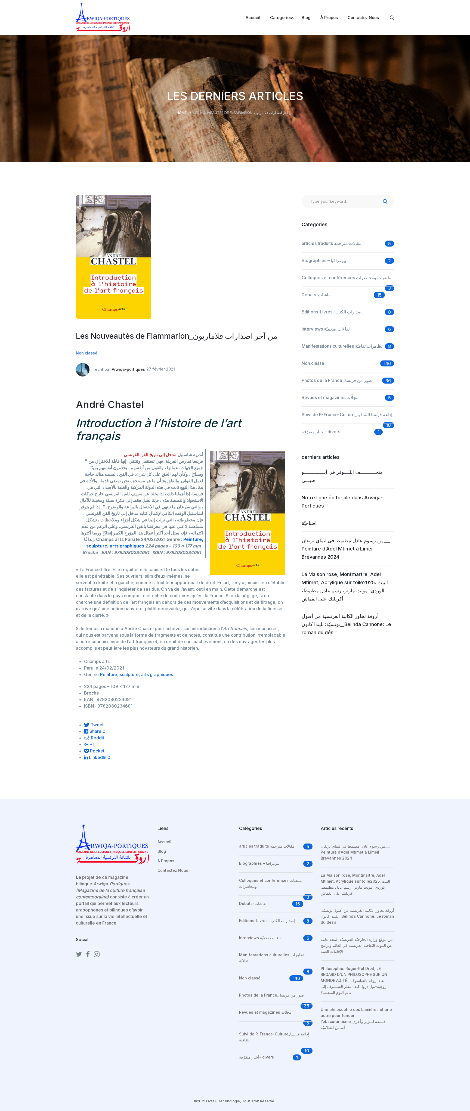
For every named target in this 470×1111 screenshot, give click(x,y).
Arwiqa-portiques (128, 369)
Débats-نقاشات (317, 294)
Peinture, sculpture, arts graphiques (136, 674)
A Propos (165, 860)
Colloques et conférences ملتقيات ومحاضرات (346, 277)
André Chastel (110, 404)
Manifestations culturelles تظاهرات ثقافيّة (342, 346)
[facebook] (88, 954)
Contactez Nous (172, 870)
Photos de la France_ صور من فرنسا (337, 380)
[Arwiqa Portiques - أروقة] (103, 17)
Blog (161, 851)
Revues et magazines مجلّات (330, 397)
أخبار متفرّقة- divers (321, 431)
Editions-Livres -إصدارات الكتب (332, 312)
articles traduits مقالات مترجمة (331, 243)
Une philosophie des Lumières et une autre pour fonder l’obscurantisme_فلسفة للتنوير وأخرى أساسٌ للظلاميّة (356, 1018)
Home (182, 112)
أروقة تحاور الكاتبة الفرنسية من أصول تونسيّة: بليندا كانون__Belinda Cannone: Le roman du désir (346, 624)
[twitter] (79, 954)
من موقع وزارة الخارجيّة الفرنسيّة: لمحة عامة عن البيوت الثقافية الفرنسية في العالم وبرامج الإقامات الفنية (357, 945)
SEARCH (384, 201)
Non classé (86, 353)
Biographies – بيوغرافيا (324, 260)
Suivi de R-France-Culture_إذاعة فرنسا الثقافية (347, 414)
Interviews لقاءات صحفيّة (326, 329)
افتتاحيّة (309, 523)
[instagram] (97, 954)
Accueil (164, 841)
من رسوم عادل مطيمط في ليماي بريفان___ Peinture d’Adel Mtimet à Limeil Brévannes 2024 (346, 549)
